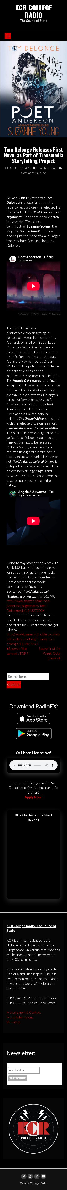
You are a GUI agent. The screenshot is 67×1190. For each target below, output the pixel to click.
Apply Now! (33, 797)
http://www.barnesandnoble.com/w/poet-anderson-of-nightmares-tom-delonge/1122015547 (33, 639)
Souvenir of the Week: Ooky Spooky (49, 653)
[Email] (43, 1176)
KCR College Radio (33, 11)
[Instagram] (37, 1176)
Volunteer (14, 1022)
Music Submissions (20, 1017)
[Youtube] (30, 1176)
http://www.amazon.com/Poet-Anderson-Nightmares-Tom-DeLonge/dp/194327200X (28, 605)
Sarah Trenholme (46, 168)
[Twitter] (24, 1176)
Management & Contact (24, 1012)
